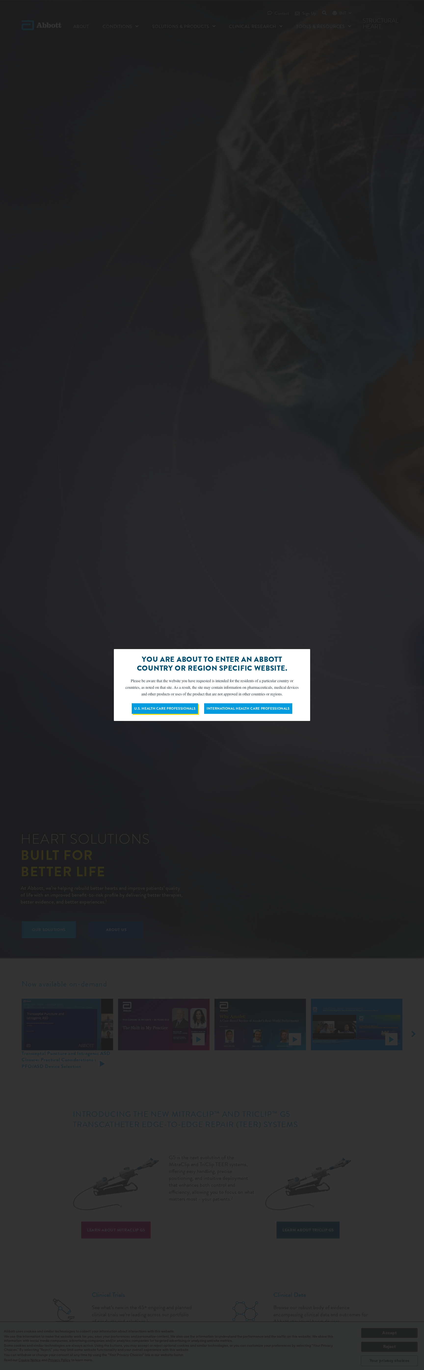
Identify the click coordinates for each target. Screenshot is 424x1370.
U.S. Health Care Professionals (165, 708)
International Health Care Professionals (248, 708)
